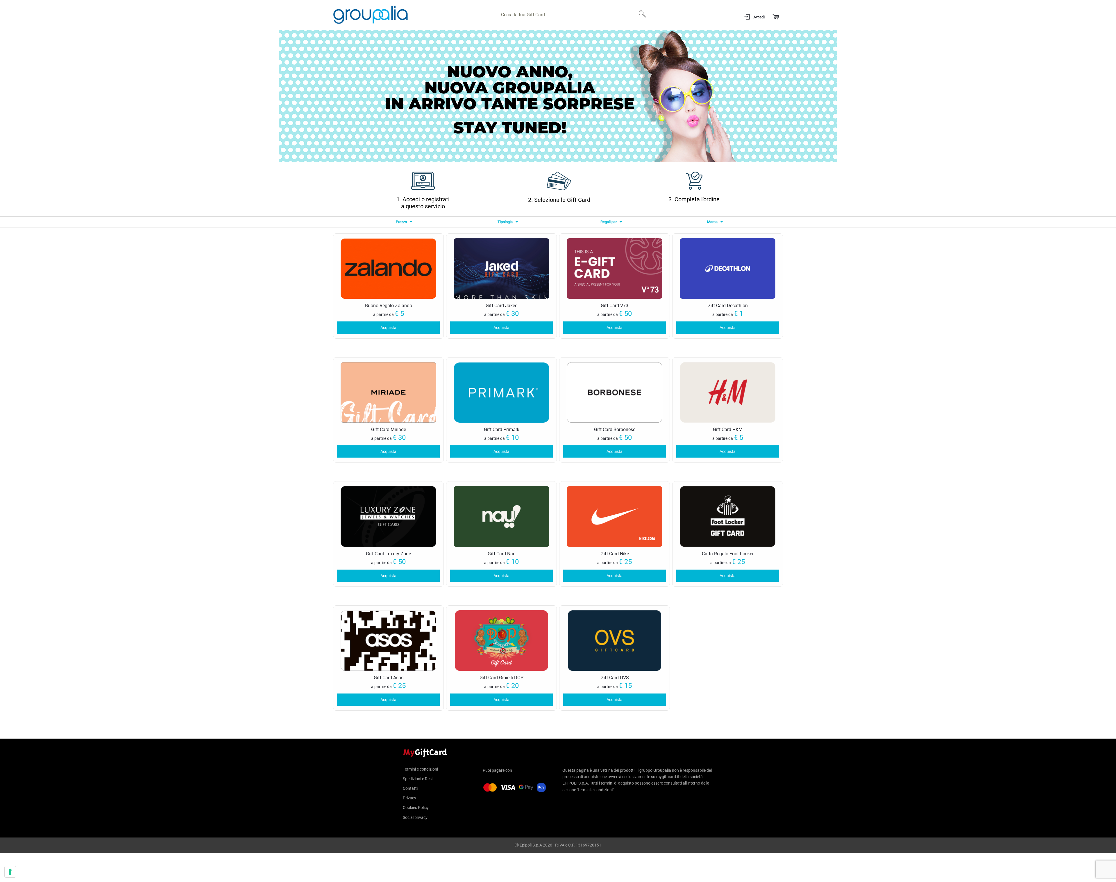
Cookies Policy (416, 807)
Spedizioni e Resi (417, 778)
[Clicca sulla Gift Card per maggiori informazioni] (389, 268)
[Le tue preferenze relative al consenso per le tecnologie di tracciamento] (10, 871)
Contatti (410, 788)
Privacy (409, 798)
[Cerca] (640, 16)
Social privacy (415, 817)
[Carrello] (775, 17)
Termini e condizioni (420, 769)
